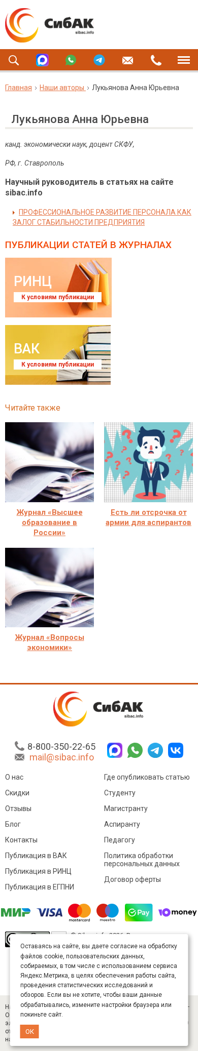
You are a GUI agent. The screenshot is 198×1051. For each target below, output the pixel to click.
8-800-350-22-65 (61, 746)
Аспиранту (122, 824)
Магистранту (126, 808)
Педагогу (119, 840)
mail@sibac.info (61, 757)
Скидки (17, 793)
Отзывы (18, 808)
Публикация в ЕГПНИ (39, 887)
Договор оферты (132, 879)
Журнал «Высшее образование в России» (50, 522)
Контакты (21, 840)
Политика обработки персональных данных (142, 860)
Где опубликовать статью (147, 777)
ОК (29, 1031)
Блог (13, 824)
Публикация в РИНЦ (38, 871)
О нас (14, 777)
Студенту (120, 793)
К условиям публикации (57, 297)
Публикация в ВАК (36, 856)
